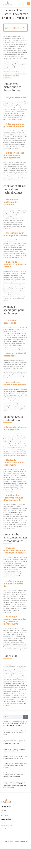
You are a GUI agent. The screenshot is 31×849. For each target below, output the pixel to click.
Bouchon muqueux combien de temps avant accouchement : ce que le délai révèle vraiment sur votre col (14, 774)
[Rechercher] (25, 717)
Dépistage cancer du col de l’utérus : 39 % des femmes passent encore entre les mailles (15, 732)
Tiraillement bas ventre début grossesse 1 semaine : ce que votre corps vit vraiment (15, 765)
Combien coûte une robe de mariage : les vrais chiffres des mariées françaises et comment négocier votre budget (15, 723)
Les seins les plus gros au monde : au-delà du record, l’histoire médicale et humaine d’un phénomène (14, 742)
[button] (28, 3)
